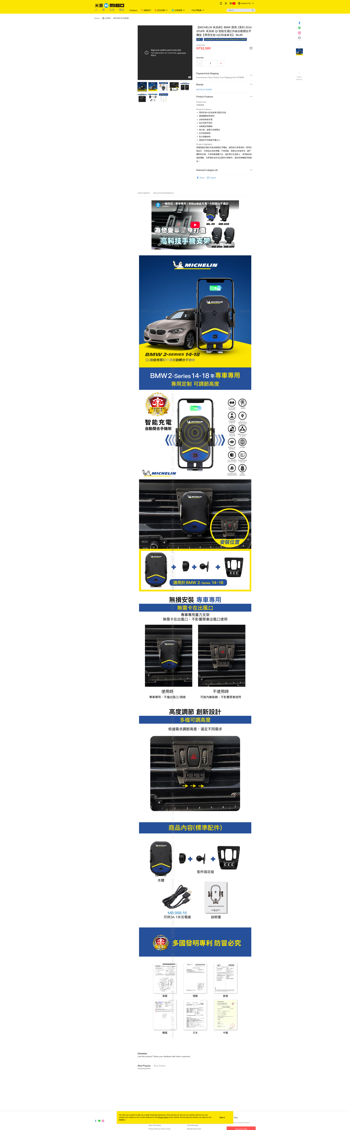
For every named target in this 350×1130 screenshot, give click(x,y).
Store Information (154, 1125)
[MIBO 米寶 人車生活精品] (109, 7)
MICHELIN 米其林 (204, 89)
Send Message (192, 1125)
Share (202, 178)
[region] (165, 52)
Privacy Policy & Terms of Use (159, 1129)
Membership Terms (194, 1129)
